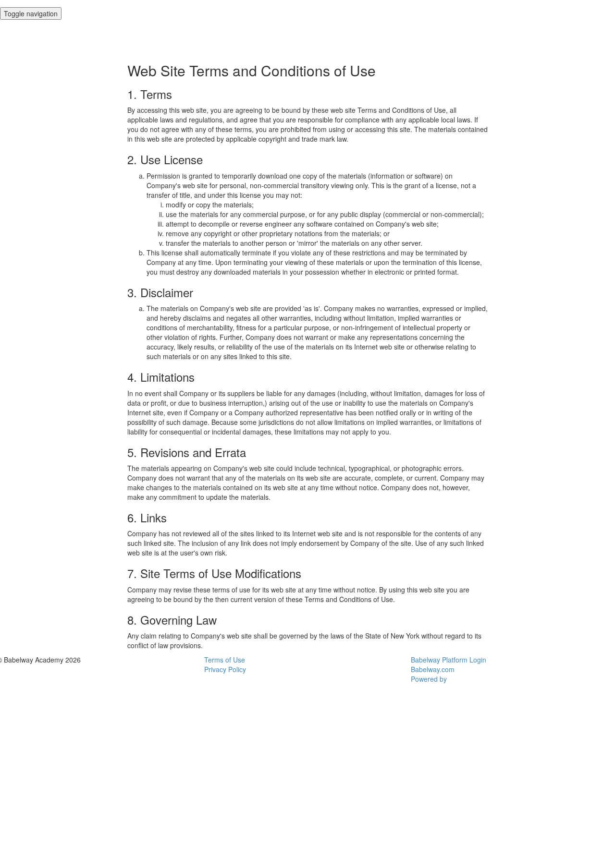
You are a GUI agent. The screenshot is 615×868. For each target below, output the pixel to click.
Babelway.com (433, 669)
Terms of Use (224, 659)
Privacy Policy (225, 669)
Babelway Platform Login (448, 659)
